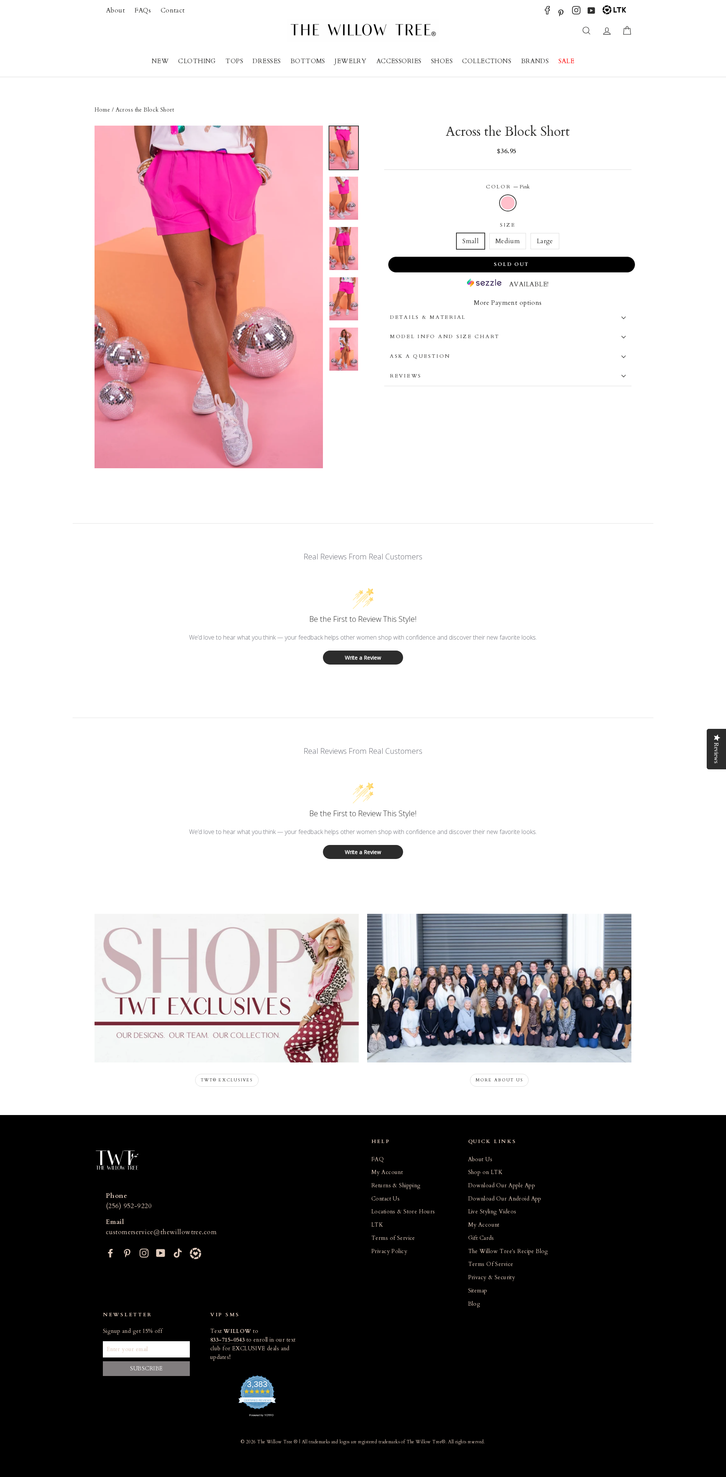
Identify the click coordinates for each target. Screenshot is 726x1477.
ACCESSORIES (399, 61)
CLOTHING (197, 61)
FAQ (377, 1159)
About (115, 10)
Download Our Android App (504, 1198)
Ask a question (420, 356)
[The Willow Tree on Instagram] (576, 12)
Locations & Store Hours (403, 1211)
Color (508, 186)
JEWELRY (350, 61)
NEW (160, 61)
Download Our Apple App (501, 1185)
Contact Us (385, 1198)
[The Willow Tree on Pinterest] (561, 12)
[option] (209, 297)
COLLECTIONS (486, 61)
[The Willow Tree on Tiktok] (177, 1252)
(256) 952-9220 (129, 1206)
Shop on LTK (485, 1172)
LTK (377, 1225)
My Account (387, 1172)
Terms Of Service (490, 1264)
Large (545, 241)
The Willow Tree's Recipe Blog (508, 1251)
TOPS (234, 61)
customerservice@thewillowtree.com (161, 1232)
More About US (499, 1080)
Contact (173, 10)
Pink (508, 203)
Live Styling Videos (492, 1211)
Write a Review (363, 657)
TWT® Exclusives (227, 1080)
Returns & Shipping (396, 1185)
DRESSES (267, 61)
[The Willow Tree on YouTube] (591, 12)
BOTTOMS (307, 61)
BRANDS (535, 61)
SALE (566, 61)
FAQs (143, 10)
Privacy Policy (389, 1251)
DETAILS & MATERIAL (428, 317)
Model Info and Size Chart (445, 336)
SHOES (442, 61)
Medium (507, 241)
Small (470, 241)
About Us (480, 1159)
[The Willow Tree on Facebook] (547, 12)
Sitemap (477, 1290)
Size (508, 225)
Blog (474, 1304)
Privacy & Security (491, 1277)
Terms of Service (393, 1238)
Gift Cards (481, 1238)
